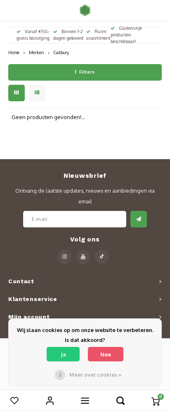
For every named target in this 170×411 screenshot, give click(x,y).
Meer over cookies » (95, 374)
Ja (63, 354)
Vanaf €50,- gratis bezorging (33, 35)
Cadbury (61, 52)
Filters (87, 72)
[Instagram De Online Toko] (64, 257)
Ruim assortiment (98, 35)
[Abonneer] (138, 219)
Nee (105, 354)
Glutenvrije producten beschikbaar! (126, 34)
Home (13, 52)
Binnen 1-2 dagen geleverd (68, 35)
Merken (36, 52)
